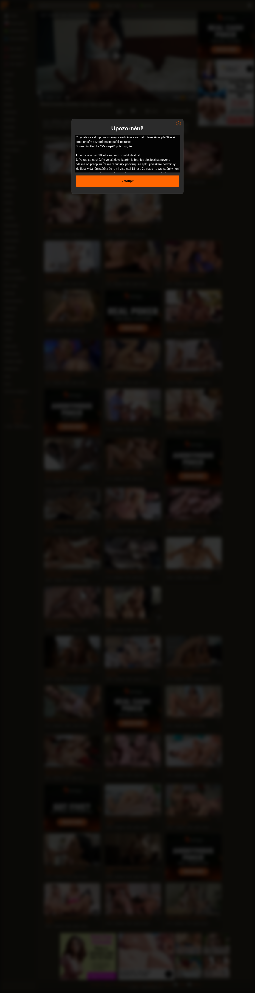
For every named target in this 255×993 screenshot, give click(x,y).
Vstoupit (127, 181)
